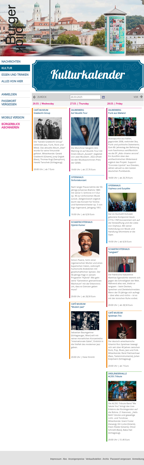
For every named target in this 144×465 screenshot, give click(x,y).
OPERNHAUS (77, 177)
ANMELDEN (9, 94)
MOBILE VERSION (13, 117)
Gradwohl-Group (42, 113)
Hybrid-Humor (78, 225)
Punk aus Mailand (117, 113)
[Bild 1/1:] (48, 128)
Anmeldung (138, 459)
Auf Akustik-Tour (79, 113)
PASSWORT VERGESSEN (9, 102)
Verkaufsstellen (93, 459)
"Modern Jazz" (77, 306)
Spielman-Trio (115, 315)
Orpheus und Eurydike (119, 188)
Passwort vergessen (120, 459)
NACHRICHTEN (11, 61)
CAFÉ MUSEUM (41, 110)
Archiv (106, 459)
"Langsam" (113, 252)
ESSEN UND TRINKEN (15, 74)
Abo (65, 459)
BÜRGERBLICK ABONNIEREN (11, 125)
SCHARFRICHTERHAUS (81, 222)
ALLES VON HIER (12, 81)
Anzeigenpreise (76, 459)
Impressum (56, 459)
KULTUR (7, 68)
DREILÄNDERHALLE (117, 373)
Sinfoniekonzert (78, 180)
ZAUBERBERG (77, 110)
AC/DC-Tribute (115, 376)
